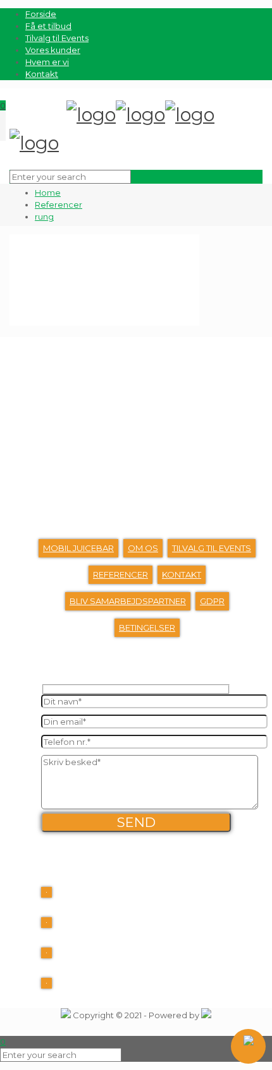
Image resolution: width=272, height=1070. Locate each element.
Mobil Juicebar (78, 548)
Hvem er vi (47, 62)
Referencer (58, 204)
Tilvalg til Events (57, 38)
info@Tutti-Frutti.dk (100, 959)
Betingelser (147, 627)
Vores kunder (52, 50)
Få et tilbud (48, 26)
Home (48, 192)
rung (44, 216)
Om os (143, 548)
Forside (40, 14)
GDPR (212, 601)
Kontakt (41, 74)
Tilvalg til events (211, 548)
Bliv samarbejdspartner (128, 601)
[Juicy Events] (111, 132)
